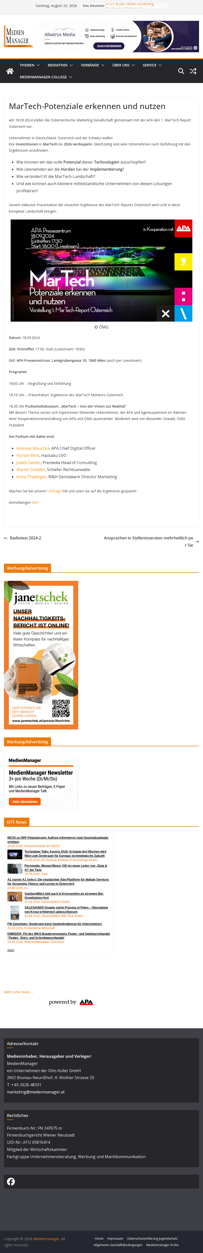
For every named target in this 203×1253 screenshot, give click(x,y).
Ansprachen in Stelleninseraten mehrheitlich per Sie (148, 541)
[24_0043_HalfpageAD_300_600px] (41, 584)
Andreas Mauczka (32, 448)
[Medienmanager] (10, 71)
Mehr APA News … (19, 992)
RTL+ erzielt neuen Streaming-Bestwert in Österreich (130, 8)
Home (99, 1238)
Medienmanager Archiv (162, 1245)
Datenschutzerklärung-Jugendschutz (152, 1238)
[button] (37, 65)
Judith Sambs (28, 462)
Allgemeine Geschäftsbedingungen (118, 1245)
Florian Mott (27, 455)
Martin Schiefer (30, 469)
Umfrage (54, 491)
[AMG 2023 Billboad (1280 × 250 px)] (119, 24)
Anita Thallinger (31, 476)
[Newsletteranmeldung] (41, 757)
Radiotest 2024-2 (25, 538)
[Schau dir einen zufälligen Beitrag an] (193, 71)
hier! (35, 502)
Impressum (115, 1238)
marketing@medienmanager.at (36, 1092)
